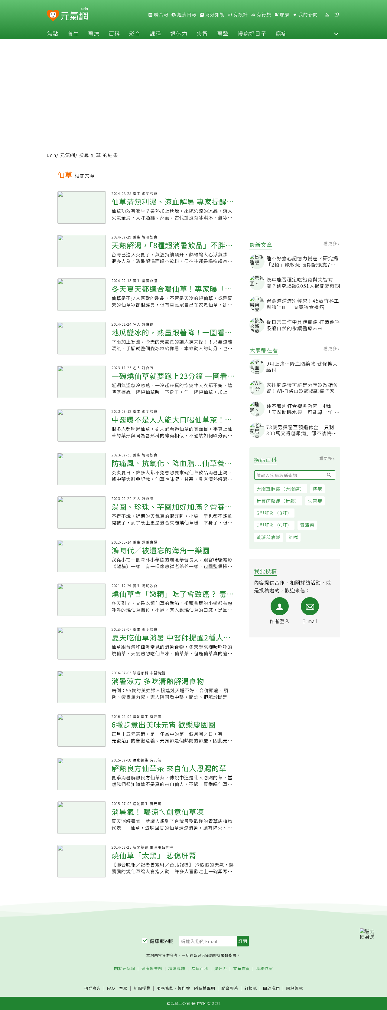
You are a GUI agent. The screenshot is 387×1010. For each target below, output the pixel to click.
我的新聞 (307, 14)
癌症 (281, 33)
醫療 (93, 33)
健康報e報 (161, 941)
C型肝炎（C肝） (274, 525)
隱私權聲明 (204, 988)
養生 (73, 33)
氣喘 (293, 537)
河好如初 (214, 14)
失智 (202, 33)
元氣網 (67, 155)
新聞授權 (142, 988)
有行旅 (263, 14)
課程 (155, 33)
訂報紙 (250, 988)
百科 (114, 33)
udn (51, 155)
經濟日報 (186, 14)
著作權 (183, 988)
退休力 (178, 33)
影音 (135, 33)
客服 (123, 988)
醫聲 (223, 33)
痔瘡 (317, 488)
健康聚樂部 (151, 968)
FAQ (111, 988)
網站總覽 (294, 988)
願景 (284, 14)
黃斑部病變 (268, 537)
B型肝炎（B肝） (274, 513)
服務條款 (165, 988)
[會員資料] (327, 14)
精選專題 (176, 968)
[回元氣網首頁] (74, 14)
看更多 (331, 243)
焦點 (52, 33)
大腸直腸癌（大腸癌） (280, 488)
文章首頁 (241, 968)
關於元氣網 (124, 968)
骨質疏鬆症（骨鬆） (278, 501)
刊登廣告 (92, 988)
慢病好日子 (252, 33)
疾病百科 (199, 968)
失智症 (315, 501)
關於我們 (271, 988)
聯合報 (160, 14)
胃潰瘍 (307, 525)
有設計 (240, 14)
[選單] (336, 14)
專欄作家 (264, 968)
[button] (336, 33)
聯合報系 (229, 988)
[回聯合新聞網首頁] (53, 15)
